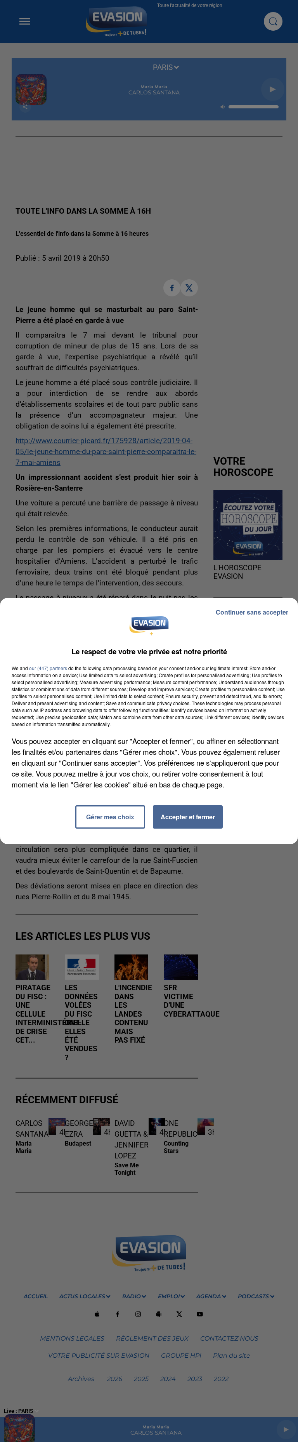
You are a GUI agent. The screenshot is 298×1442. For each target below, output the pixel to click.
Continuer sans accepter (252, 612)
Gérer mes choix (110, 816)
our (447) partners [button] (48, 668)
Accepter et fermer (188, 816)
